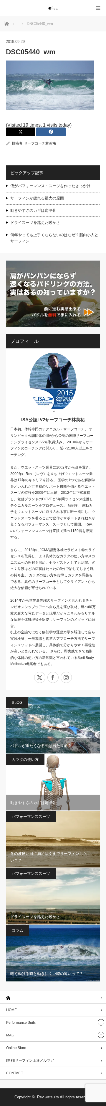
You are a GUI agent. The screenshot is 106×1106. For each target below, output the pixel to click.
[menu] (98, 8)
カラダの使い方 (25, 759)
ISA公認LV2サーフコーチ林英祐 (53, 419)
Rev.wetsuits (48, 1097)
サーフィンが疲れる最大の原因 (37, 198)
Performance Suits (21, 1023)
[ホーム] (53, 997)
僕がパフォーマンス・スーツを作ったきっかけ (50, 186)
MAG (10, 1035)
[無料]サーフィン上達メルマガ (30, 1060)
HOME (11, 1010)
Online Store (16, 1048)
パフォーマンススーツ (31, 816)
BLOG (17, 702)
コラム (17, 930)
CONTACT (14, 1073)
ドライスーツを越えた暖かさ (35, 222)
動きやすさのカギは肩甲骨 (33, 210)
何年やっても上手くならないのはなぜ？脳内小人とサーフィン (54, 238)
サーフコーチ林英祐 (40, 143)
